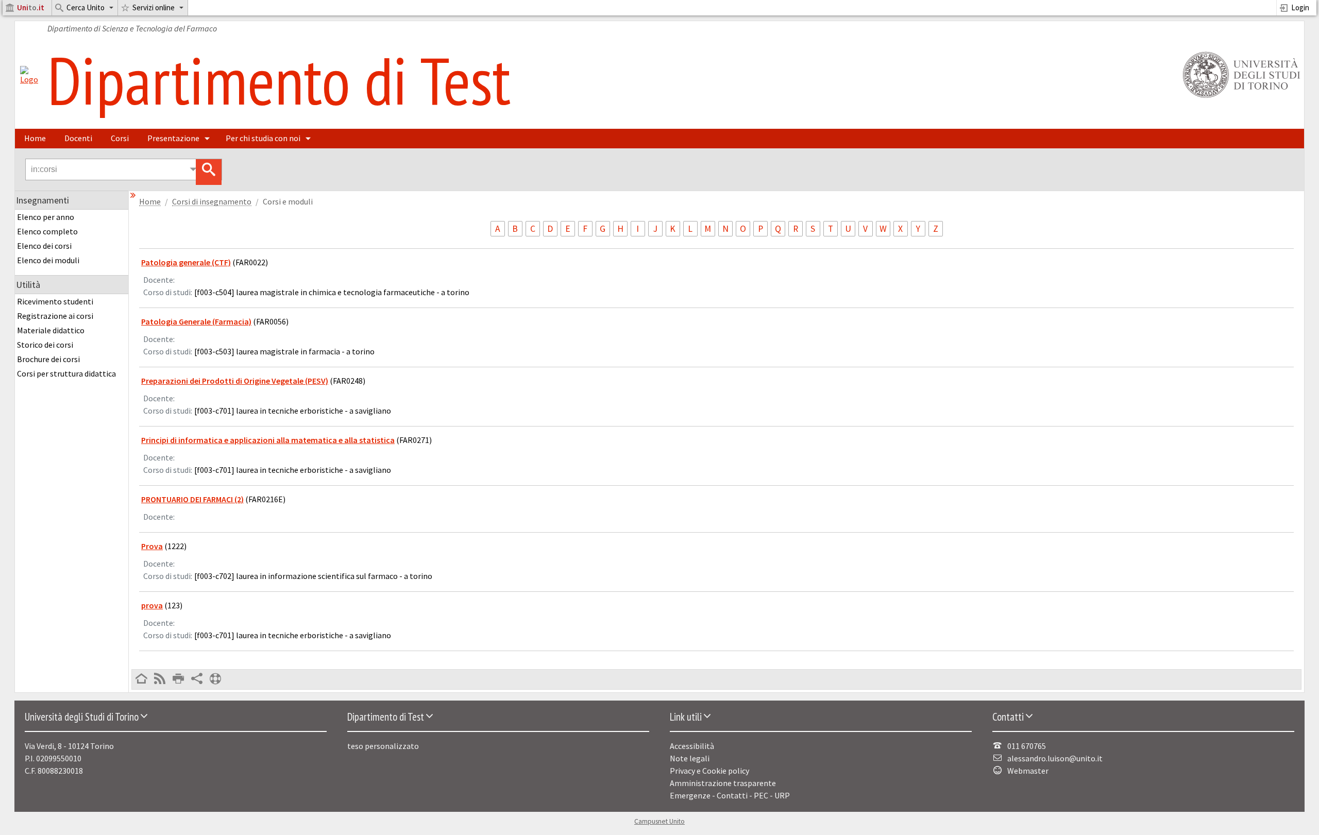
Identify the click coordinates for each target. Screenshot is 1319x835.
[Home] (29, 79)
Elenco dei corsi (44, 246)
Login (1300, 7)
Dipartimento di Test (279, 80)
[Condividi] (197, 679)
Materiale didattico (50, 330)
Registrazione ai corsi (55, 316)
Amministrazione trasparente (723, 783)
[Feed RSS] (159, 679)
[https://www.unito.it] (1239, 97)
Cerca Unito (85, 7)
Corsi (120, 138)
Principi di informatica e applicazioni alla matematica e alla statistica (268, 440)
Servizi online (153, 7)
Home (35, 138)
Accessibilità (692, 746)
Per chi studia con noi (263, 138)
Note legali (689, 758)
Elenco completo (47, 231)
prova (152, 605)
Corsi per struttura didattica (66, 373)
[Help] (215, 679)
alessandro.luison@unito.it (1055, 758)
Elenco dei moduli (48, 260)
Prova (152, 546)
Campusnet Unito (659, 821)
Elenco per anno (45, 217)
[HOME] (141, 679)
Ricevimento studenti (55, 301)
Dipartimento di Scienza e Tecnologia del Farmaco (132, 28)
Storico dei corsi (45, 344)
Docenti (78, 138)
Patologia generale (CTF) (186, 262)
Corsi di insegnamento (211, 201)
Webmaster (1028, 770)
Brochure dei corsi (48, 359)
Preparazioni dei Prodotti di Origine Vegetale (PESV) (234, 381)
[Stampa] (178, 679)
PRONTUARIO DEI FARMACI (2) (192, 499)
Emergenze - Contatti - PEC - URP (730, 795)
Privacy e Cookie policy (709, 770)
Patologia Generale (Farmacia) (196, 321)
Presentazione (173, 138)
